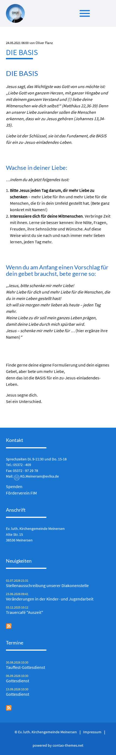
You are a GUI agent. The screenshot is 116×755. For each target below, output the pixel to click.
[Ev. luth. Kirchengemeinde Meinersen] (15, 13)
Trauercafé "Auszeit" (24, 612)
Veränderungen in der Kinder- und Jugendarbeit (49, 599)
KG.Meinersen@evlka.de (39, 476)
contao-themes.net (68, 745)
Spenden (14, 486)
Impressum (92, 732)
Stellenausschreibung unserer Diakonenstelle (47, 585)
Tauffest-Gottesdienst (25, 667)
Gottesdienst (17, 681)
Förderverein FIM (21, 493)
